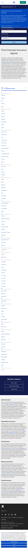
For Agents (20, 517)
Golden (7, 431)
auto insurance (18, 408)
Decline (14, 546)
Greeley (20, 467)
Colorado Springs (5, 62)
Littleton (3, 448)
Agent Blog (3, 519)
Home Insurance (12, 523)
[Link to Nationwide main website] (14, 3)
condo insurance (5, 492)
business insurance (5, 474)
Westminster (18, 490)
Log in (23, 2)
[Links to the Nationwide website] (2, 507)
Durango (17, 68)
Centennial (3, 467)
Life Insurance (19, 523)
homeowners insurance (14, 432)
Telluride (24, 431)
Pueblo (6, 412)
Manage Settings (14, 541)
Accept (14, 544)
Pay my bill (17, 390)
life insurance (21, 448)
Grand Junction (10, 403)
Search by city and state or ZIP (7, 29)
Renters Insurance (5, 525)
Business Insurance (14, 525)
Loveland (8, 448)
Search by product (5, 36)
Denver (12, 60)
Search (14, 42)
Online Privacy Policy (7, 533)
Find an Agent (4, 517)
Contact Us (14, 517)
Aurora (16, 402)
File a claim (17, 383)
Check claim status (16, 386)
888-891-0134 (4, 510)
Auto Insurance (4, 523)
